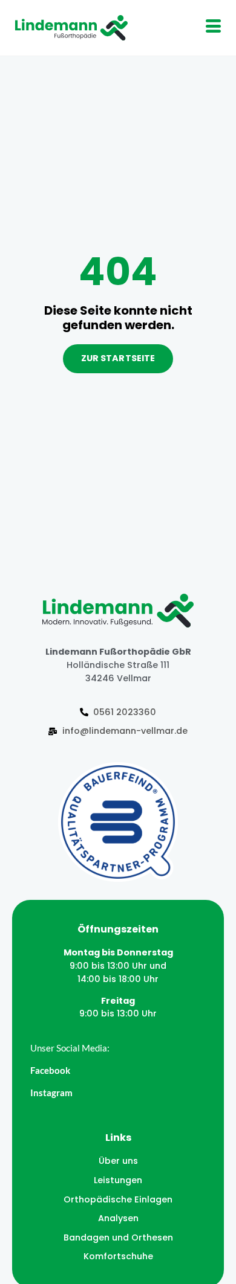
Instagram (51, 1092)
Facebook (50, 1070)
